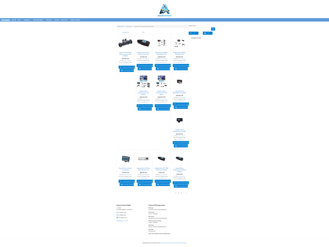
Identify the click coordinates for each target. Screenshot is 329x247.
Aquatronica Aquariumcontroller (179, 130)
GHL (143, 32)
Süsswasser (129, 26)
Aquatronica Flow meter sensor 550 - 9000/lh (125, 54)
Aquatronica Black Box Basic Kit (179, 53)
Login (184, 243)
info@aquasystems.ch (122, 220)
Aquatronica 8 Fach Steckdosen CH (143, 169)
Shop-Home (121, 26)
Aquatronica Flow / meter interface (143, 53)
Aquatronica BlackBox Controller (179, 92)
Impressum (174, 243)
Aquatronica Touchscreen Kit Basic (161, 92)
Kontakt (180, 243)
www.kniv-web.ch (165, 243)
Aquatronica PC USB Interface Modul (161, 169)
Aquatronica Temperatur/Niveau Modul (179, 169)
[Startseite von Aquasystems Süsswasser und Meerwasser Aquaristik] (164, 10)
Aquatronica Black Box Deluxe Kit (161, 53)
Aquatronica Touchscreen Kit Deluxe (143, 92)
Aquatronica (125, 32)
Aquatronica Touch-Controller (125, 169)
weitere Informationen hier (125, 63)
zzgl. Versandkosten (127, 60)
